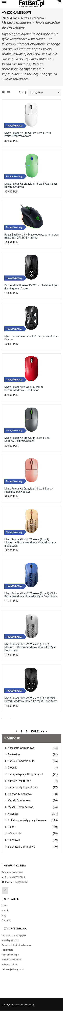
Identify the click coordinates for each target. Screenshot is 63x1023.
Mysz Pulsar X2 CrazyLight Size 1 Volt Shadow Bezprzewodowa (27, 439)
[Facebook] (5, 890)
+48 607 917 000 (17, 877)
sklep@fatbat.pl (20, 882)
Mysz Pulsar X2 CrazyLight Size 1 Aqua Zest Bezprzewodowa (30, 185)
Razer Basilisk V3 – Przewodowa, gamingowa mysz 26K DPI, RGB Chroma (31, 236)
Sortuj (22, 92)
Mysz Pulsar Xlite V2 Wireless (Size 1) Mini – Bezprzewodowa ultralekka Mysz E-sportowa (30, 595)
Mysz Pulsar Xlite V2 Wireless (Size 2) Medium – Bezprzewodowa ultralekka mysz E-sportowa (30, 542)
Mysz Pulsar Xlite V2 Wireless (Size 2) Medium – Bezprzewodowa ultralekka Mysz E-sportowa (30, 647)
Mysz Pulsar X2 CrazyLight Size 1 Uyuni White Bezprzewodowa (28, 134)
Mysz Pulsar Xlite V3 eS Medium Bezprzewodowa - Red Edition (23, 388)
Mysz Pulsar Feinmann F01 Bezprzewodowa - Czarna (31, 338)
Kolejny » (39, 731)
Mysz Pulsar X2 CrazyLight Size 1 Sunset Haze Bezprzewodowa (28, 490)
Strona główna (10, 18)
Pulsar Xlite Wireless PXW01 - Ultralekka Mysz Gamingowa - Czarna (31, 287)
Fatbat (12, 1005)
